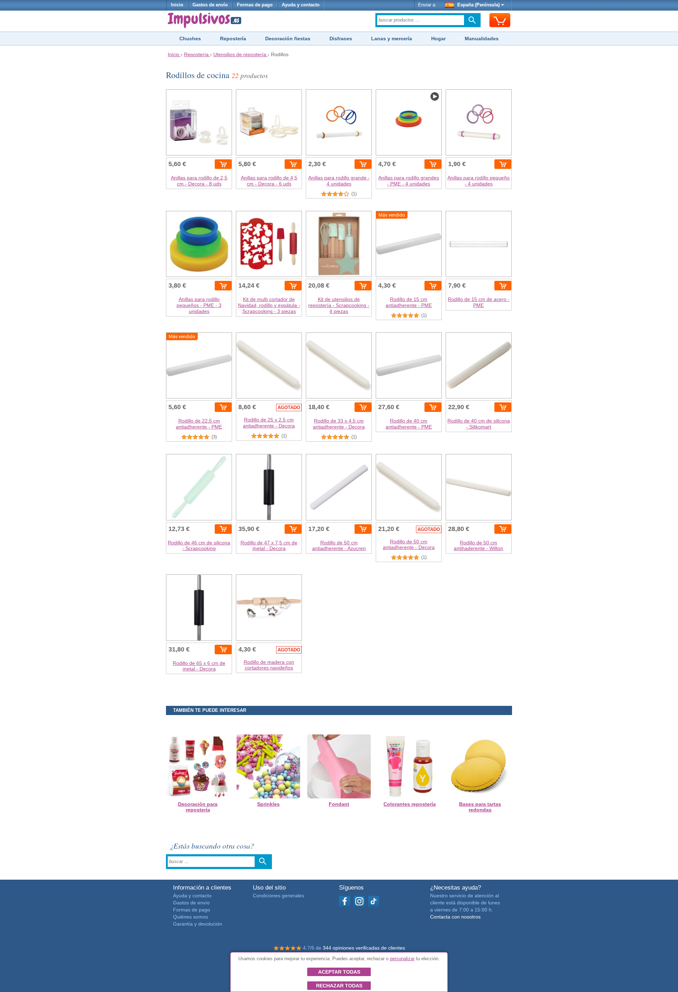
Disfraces (340, 38)
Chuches (190, 38)
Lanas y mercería (391, 38)
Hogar (438, 38)
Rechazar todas (339, 985)
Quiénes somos (190, 917)
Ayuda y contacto (301, 4)
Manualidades (482, 38)
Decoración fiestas (287, 38)
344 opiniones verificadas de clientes (364, 948)
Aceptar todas (339, 972)
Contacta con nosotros (455, 917)
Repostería (233, 38)
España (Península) (478, 4)
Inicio (177, 4)
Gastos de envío (210, 4)
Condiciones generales (278, 895)
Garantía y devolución (197, 924)
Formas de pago (255, 4)
